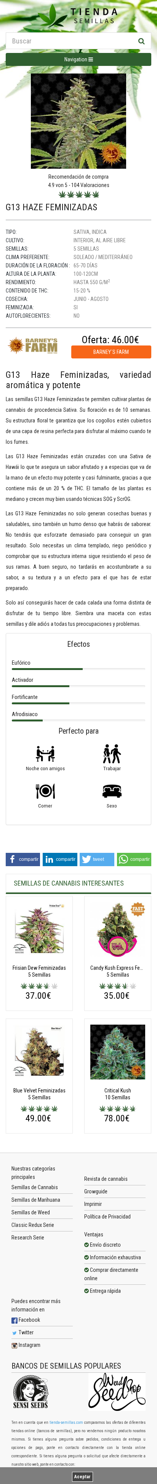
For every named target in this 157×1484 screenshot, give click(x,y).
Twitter (26, 1332)
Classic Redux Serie (32, 1225)
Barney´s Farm (111, 352)
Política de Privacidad (107, 1217)
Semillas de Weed (30, 1212)
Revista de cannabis (106, 1179)
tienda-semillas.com (66, 1422)
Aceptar (82, 1476)
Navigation (76, 59)
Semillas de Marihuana (35, 1200)
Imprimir (93, 1204)
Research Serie (27, 1238)
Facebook (29, 1320)
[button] (23, 859)
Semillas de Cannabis (34, 1187)
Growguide (95, 1191)
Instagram (29, 1345)
